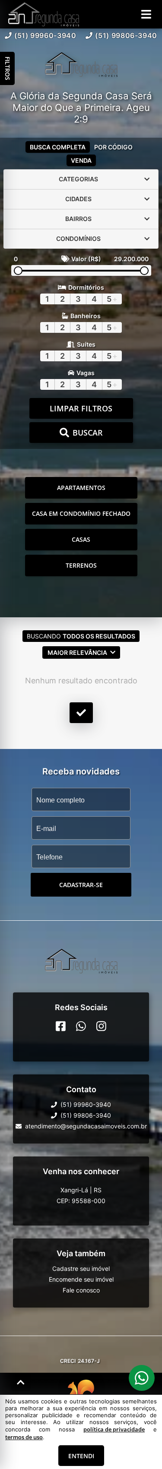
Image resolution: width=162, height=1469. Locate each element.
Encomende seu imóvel (81, 1279)
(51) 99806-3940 (126, 35)
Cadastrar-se (81, 885)
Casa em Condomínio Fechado (81, 513)
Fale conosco (81, 1290)
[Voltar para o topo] (21, 1382)
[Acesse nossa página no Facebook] (61, 1026)
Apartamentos (81, 487)
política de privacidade (114, 1429)
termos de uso (24, 1437)
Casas (81, 539)
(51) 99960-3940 (45, 35)
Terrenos (81, 565)
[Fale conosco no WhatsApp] (81, 1026)
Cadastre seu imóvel (81, 1268)
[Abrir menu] (146, 14)
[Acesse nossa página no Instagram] (101, 1026)
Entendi (81, 1456)
